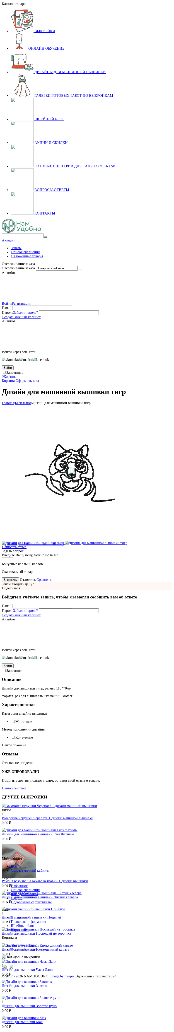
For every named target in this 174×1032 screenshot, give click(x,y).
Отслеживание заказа (18, 268)
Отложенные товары (27, 256)
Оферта (16, 898)
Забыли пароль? (25, 312)
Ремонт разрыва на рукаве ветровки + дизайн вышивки (45, 881)
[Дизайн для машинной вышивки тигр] (70, 540)
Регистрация (21, 303)
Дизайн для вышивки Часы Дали (27, 970)
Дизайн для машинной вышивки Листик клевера (40, 897)
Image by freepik (62, 976)
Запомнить (14, 372)
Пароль (7, 312)
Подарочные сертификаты (31, 902)
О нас (15, 917)
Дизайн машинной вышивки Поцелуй (31, 917)
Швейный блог (22, 926)
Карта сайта (20, 930)
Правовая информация (28, 921)
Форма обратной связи (28, 949)
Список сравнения (25, 252)
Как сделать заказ (24, 894)
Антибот (8, 273)
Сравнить (43, 579)
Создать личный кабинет (21, 317)
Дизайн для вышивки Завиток (25, 986)
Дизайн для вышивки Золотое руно (29, 1006)
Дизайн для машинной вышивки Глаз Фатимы (38, 834)
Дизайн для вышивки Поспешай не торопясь (36, 933)
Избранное (19, 886)
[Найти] (45, 237)
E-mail (6, 308)
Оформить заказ (28, 381)
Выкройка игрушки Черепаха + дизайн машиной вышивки (47, 818)
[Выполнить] (80, 269)
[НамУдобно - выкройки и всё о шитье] (21, 231)
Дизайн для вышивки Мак (22, 1022)
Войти (7, 303)
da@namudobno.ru (25, 945)
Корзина (8, 381)
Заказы (16, 248)
